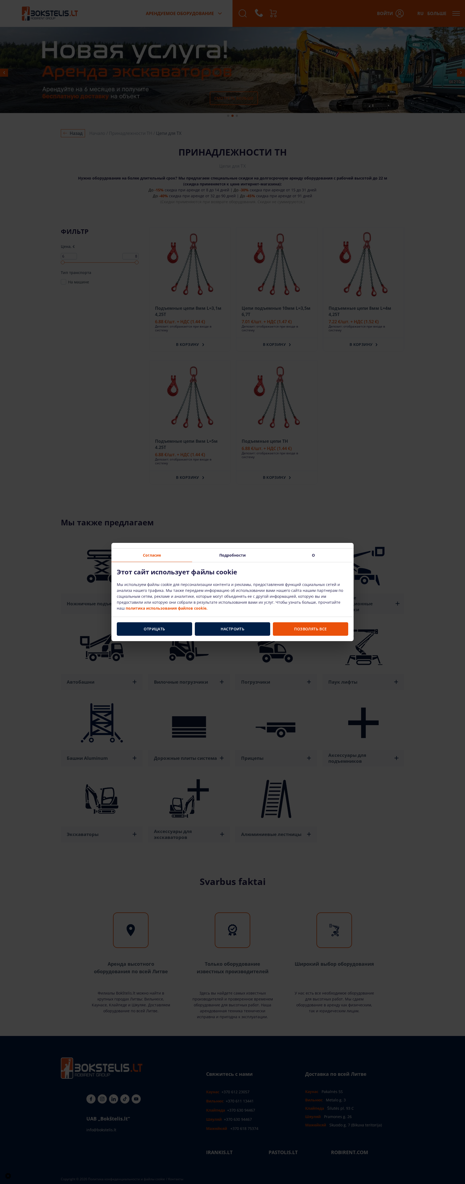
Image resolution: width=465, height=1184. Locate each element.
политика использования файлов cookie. (166, 608)
